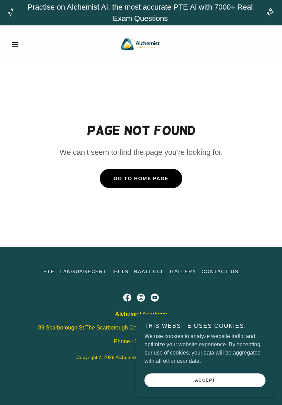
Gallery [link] (183, 271)
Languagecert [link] (83, 271)
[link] (141, 44)
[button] (28, 44)
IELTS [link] (120, 271)
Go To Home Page (141, 178)
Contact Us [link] (220, 271)
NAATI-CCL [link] (149, 271)
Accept (205, 380)
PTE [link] (48, 271)
